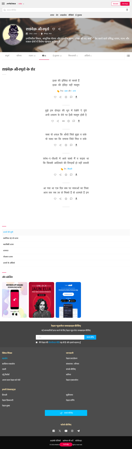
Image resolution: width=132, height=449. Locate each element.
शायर (52, 15)
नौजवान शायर (8, 257)
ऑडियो (88, 56)
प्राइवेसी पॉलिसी (55, 440)
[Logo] (11, 4)
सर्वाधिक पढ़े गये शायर (10, 238)
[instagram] (72, 431)
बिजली (70, 169)
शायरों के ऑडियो (9, 263)
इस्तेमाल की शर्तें (68, 440)
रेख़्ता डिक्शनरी (7, 400)
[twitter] (60, 431)
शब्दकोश (63, 15)
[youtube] (66, 431)
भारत (50, 34)
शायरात (5, 251)
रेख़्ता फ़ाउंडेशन (71, 358)
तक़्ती (4, 369)
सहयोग (4, 358)
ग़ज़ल (32, 56)
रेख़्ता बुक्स (6, 406)
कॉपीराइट (78, 440)
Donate (115, 4)
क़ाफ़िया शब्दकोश (8, 364)
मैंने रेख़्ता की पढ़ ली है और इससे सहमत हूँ (60, 342)
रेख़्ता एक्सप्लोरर (72, 380)
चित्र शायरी (73, 56)
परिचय (19, 56)
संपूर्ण (7, 56)
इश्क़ (66, 91)
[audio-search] (127, 10)
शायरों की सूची (8, 232)
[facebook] (54, 431)
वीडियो (71, 15)
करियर (68, 374)
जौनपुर (46, 34)
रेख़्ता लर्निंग (70, 400)
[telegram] (78, 431)
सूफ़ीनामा (69, 395)
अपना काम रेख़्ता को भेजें (11, 380)
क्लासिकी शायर (8, 244)
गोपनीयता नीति (54, 342)
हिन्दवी (4, 395)
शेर (44, 56)
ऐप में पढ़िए (66, 444)
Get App (125, 4)
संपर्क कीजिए (71, 369)
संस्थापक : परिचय (72, 364)
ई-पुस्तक (57, 56)
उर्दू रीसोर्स (5, 374)
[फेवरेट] (53, 29)
